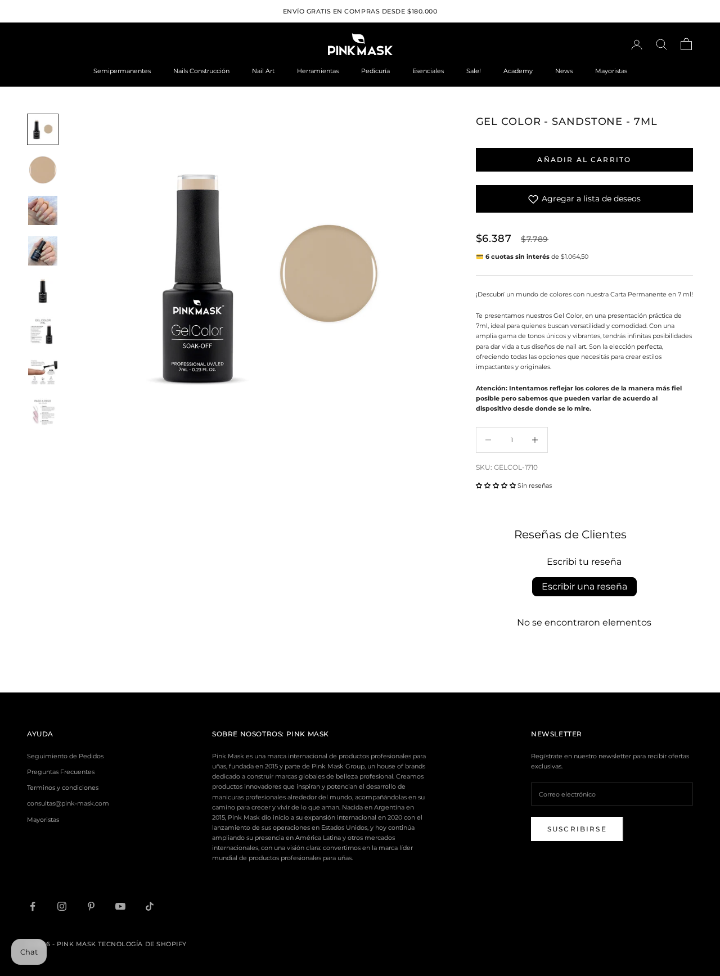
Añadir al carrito (584, 159)
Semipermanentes (122, 71)
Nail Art (263, 71)
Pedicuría (375, 71)
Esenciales (428, 71)
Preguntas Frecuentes (60, 772)
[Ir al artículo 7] (42, 372)
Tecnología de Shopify (142, 944)
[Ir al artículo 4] (42, 251)
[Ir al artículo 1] (42, 129)
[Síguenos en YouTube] (120, 906)
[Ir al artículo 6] (42, 332)
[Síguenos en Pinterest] (91, 906)
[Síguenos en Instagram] (62, 906)
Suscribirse (577, 829)
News (564, 71)
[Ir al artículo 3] (42, 210)
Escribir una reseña (584, 586)
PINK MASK (307, 734)
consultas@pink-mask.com (68, 803)
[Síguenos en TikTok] (149, 906)
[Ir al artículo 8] (42, 413)
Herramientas (318, 71)
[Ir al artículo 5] (42, 291)
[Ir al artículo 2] (42, 170)
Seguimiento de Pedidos (65, 756)
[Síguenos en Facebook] (32, 906)
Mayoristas (611, 71)
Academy (518, 71)
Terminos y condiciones (62, 787)
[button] (496, 485)
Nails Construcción (201, 71)
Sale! (473, 71)
